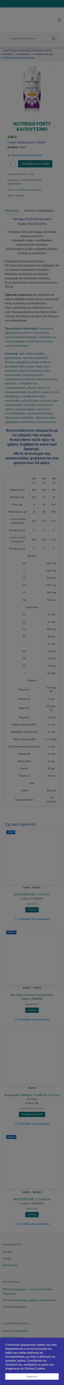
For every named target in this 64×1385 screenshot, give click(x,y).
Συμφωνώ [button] (32, 1376)
